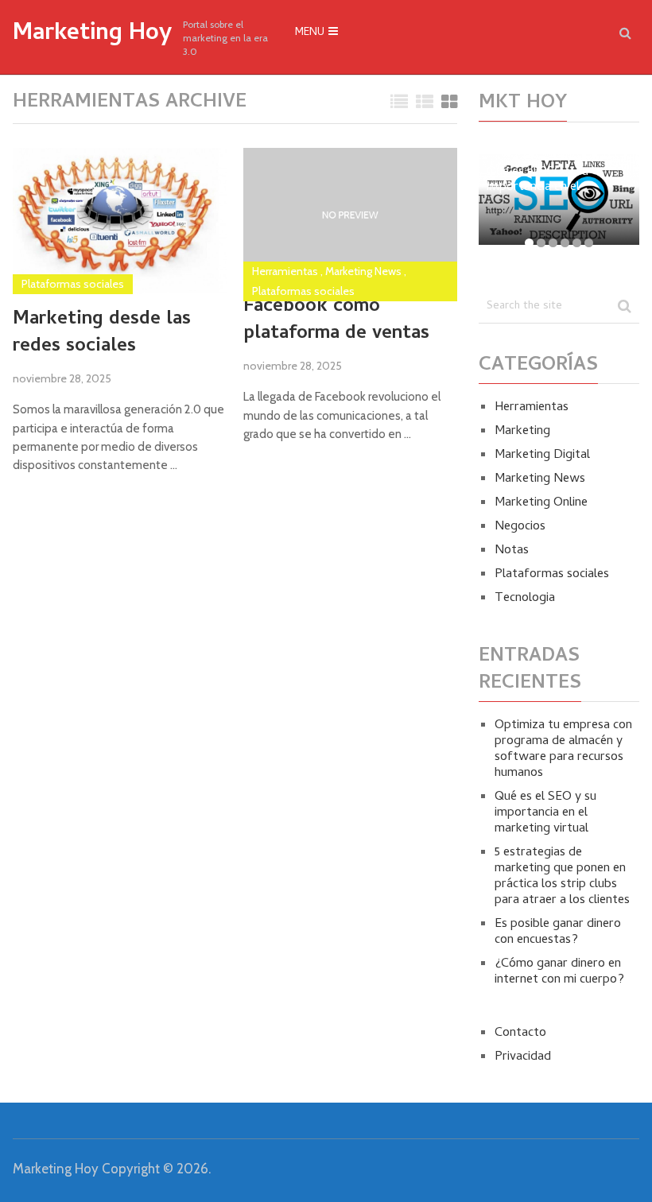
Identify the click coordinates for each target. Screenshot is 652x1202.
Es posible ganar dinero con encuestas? (558, 932)
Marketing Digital (542, 455)
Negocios (520, 527)
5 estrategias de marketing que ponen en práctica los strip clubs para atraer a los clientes (562, 877)
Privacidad (523, 1057)
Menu (309, 33)
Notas (512, 551)
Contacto (520, 1033)
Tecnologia (525, 598)
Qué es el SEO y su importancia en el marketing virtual (545, 813)
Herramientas (285, 271)
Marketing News (363, 271)
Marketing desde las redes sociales (102, 333)
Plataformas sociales (72, 284)
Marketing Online (541, 503)
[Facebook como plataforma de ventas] (350, 214)
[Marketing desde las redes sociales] (120, 221)
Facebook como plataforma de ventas (336, 320)
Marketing (522, 431)
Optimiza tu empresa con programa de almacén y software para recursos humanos (563, 749)
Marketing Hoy (92, 35)
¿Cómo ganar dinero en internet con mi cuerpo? (559, 972)
